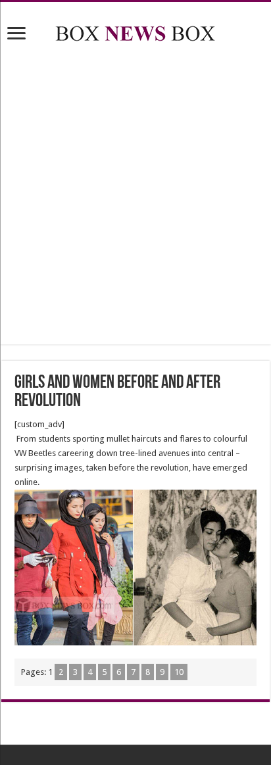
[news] (135, 31)
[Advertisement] (135, 195)
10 (179, 672)
